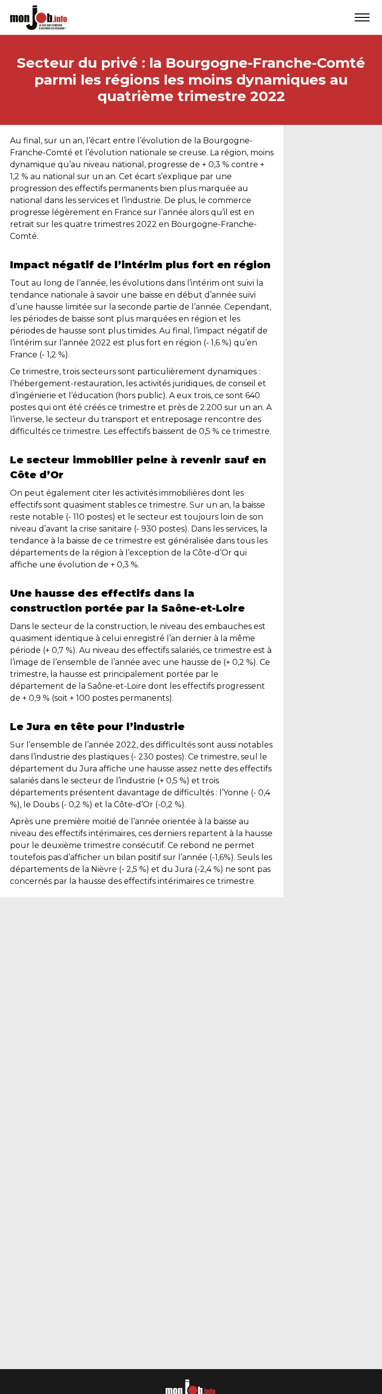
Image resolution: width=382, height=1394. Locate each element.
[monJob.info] (38, 17)
